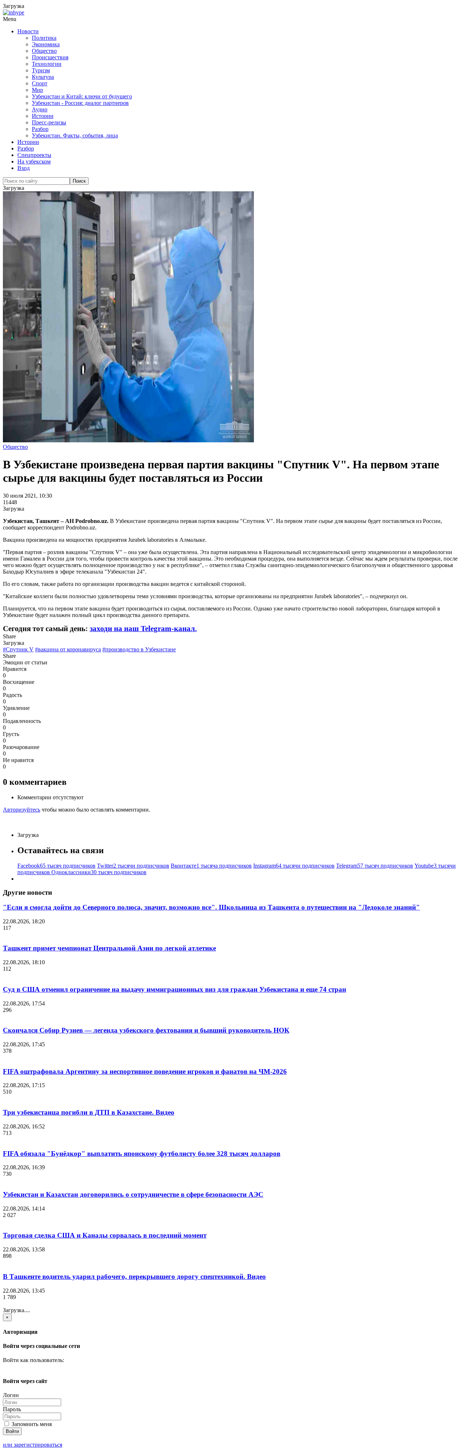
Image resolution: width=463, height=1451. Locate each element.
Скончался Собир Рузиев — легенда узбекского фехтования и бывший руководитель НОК (146, 1030)
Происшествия (50, 57)
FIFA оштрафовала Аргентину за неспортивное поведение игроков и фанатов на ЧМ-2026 (145, 1071)
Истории (43, 116)
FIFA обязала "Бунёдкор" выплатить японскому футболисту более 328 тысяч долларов (141, 1153)
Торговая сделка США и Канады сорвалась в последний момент (105, 1235)
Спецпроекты (34, 155)
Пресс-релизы (49, 122)
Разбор (40, 129)
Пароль (12, 1409)
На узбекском (34, 161)
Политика (44, 38)
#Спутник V (18, 649)
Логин (11, 1395)
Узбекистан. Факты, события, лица (75, 135)
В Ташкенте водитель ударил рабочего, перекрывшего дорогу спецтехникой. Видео (134, 1276)
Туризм (41, 70)
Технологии (46, 64)
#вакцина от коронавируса (68, 649)
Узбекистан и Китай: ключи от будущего (82, 96)
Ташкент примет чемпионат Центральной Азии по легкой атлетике (109, 948)
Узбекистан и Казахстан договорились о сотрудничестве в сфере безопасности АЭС (133, 1194)
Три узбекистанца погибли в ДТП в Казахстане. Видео (88, 1112)
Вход (23, 168)
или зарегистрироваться (32, 1445)
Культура (43, 77)
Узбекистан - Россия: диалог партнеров (80, 103)
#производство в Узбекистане (139, 649)
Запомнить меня (31, 1424)
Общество (44, 51)
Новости (28, 31)
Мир (37, 90)
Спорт (39, 83)
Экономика (46, 44)
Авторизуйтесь (21, 810)
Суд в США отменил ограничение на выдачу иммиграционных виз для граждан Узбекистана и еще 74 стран (174, 989)
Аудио (39, 109)
